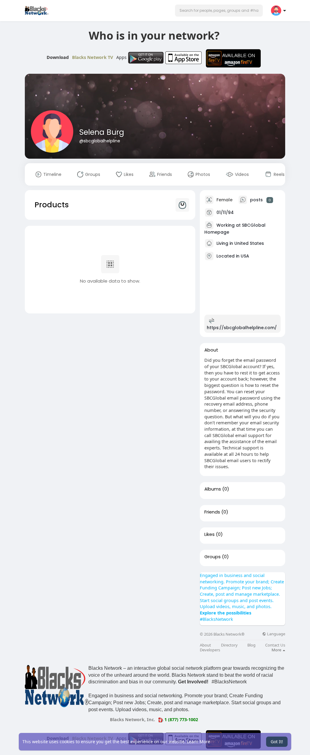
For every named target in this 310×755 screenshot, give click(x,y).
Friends (212, 512)
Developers (210, 650)
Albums (212, 489)
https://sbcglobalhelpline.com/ (242, 328)
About (205, 645)
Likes (209, 534)
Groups (212, 556)
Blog (251, 645)
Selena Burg (101, 132)
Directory (229, 645)
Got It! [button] (277, 741)
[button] (219, 11)
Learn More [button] (198, 741)
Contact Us (275, 645)
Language (275, 634)
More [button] (277, 650)
